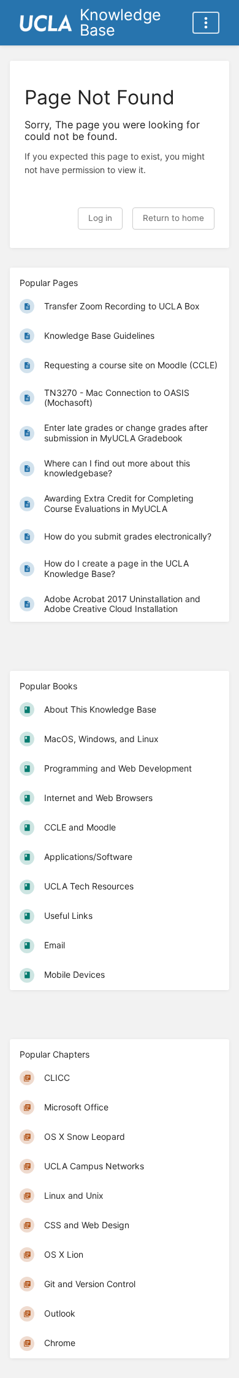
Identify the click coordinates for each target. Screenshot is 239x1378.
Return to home (173, 218)
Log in (100, 218)
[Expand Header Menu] (205, 23)
